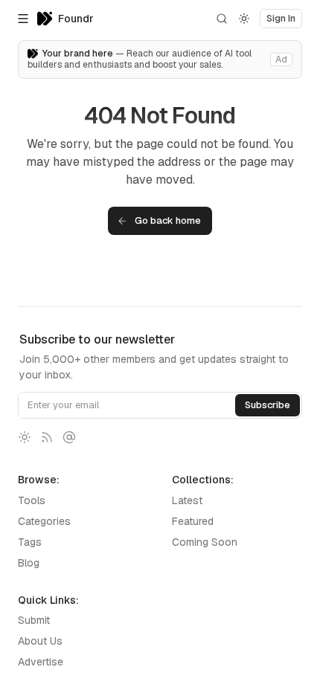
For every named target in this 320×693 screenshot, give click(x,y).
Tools (31, 500)
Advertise (40, 661)
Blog (28, 563)
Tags (30, 542)
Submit (34, 620)
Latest (187, 500)
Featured (193, 521)
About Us (40, 641)
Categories (44, 521)
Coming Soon (204, 542)
